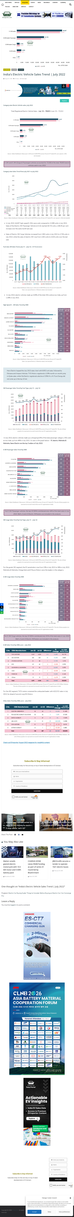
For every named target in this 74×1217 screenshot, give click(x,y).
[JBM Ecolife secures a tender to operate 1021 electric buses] (62, 848)
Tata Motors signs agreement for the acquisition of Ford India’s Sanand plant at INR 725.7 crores (56, 825)
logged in (13, 905)
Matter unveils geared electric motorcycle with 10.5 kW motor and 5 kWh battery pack (12, 867)
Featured (21, 69)
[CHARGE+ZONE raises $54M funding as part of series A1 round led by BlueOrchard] (37, 848)
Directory (15, 6)
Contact (31, 6)
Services (23, 6)
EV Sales (17, 78)
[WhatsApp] (1, 612)
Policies (7, 6)
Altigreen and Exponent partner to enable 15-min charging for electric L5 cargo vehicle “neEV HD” (18, 825)
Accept (34, 1212)
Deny (49, 1212)
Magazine (25, 2)
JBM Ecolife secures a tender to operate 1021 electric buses (61, 864)
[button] (70, 1198)
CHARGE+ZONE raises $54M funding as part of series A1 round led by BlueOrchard (36, 867)
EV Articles (7, 69)
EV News (14, 69)
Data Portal (8, 2)
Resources (47, 2)
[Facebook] (1, 604)
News (39, 2)
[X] (1, 607)
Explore (64, 101)
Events (33, 2)
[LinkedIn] (1, 609)
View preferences (64, 1212)
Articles (17, 2)
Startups (55, 2)
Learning (63, 2)
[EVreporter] (2, 4)
